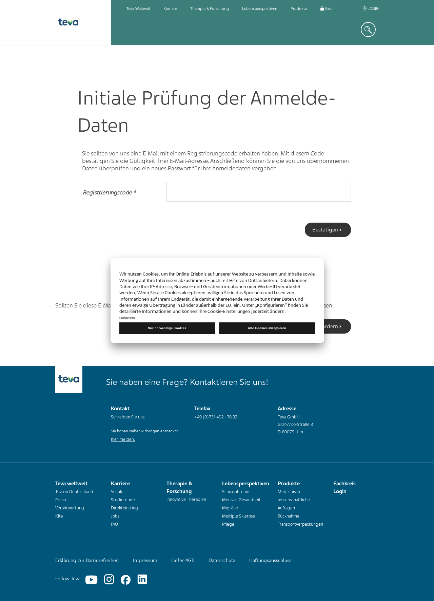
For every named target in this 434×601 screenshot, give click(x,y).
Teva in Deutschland (74, 491)
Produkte (299, 8)
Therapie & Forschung (209, 8)
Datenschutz (222, 560)
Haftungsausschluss (270, 560)
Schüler (118, 491)
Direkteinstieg (124, 508)
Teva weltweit (138, 8)
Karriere (170, 8)
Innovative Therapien (186, 499)
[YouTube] (91, 579)
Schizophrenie (235, 491)
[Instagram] (109, 579)
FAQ (114, 524)
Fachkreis (333, 8)
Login (373, 8)
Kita (59, 516)
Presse (61, 500)
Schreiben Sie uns (127, 417)
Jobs (115, 516)
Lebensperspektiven (259, 8)
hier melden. (123, 439)
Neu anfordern (320, 326)
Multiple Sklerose (238, 516)
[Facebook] (125, 579)
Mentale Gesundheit (241, 500)
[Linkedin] (142, 579)
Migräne (230, 508)
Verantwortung (69, 508)
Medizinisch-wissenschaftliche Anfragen (294, 500)
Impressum (145, 560)
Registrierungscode (109, 192)
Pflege (228, 524)
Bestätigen (325, 229)
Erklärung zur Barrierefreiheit (87, 560)
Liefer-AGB (183, 560)
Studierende (123, 500)
